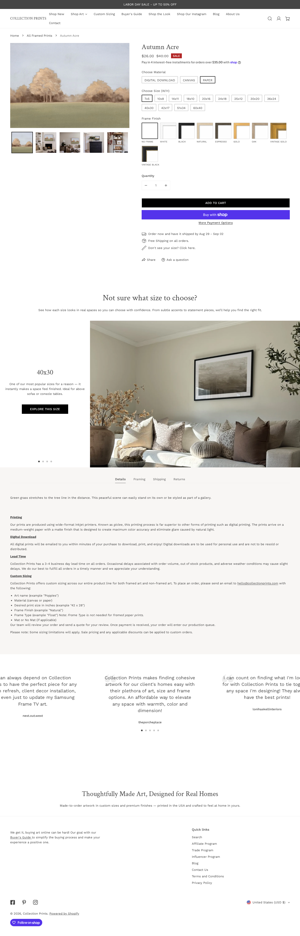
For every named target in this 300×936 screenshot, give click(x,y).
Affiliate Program (204, 844)
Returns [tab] (179, 479)
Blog (195, 863)
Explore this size (45, 409)
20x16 (206, 99)
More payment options (216, 222)
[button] (287, 18)
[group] (195, 394)
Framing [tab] (139, 479)
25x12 (238, 99)
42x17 (165, 108)
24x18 (222, 99)
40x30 (148, 108)
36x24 (271, 99)
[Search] (269, 18)
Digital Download (159, 80)
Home (14, 35)
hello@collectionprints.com (257, 583)
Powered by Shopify (64, 913)
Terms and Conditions (208, 876)
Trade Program (202, 850)
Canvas (189, 80)
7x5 (147, 99)
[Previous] (66, 691)
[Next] (233, 691)
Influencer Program (206, 857)
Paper (207, 80)
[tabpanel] (150, 568)
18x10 (190, 99)
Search (197, 837)
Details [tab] (120, 479)
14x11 (175, 99)
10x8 (160, 99)
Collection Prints (35, 913)
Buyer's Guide (21, 837)
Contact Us (200, 870)
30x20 (254, 99)
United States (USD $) (268, 902)
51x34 (181, 108)
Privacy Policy (202, 883)
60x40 (197, 108)
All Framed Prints (39, 35)
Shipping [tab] (159, 479)
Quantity (148, 176)
